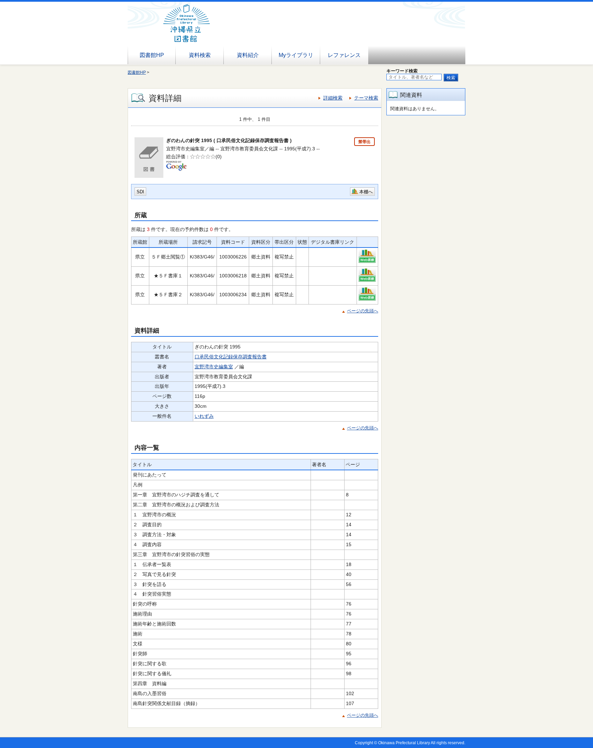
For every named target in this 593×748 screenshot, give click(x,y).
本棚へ (366, 191)
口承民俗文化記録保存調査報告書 (231, 356)
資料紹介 (248, 55)
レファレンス (344, 55)
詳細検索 (332, 98)
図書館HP (152, 55)
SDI (140, 191)
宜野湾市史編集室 (214, 366)
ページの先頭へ (362, 310)
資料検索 (200, 55)
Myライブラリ (296, 55)
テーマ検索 (366, 98)
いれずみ (204, 416)
